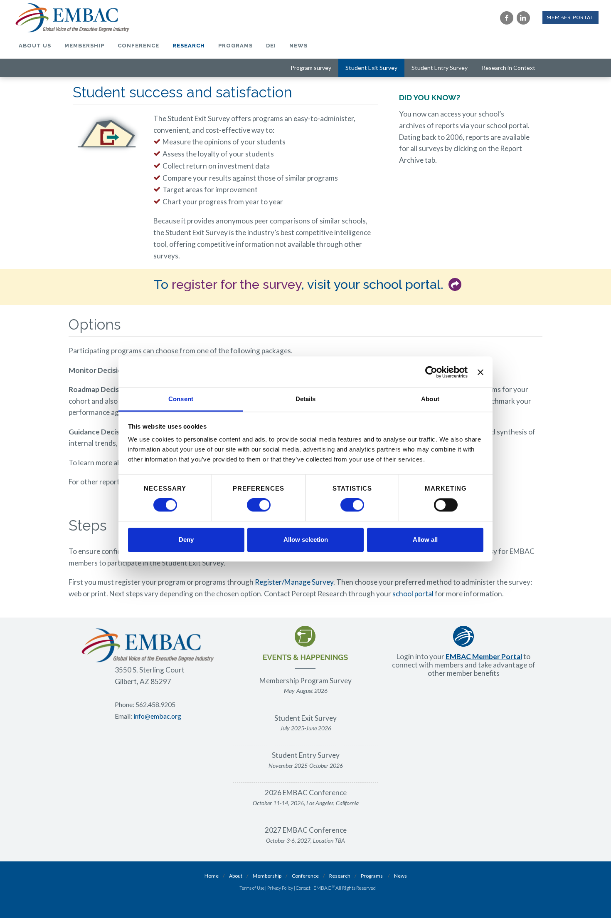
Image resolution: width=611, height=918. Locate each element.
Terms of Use (251, 888)
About (235, 876)
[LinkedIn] (523, 18)
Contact (303, 888)
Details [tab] (306, 398)
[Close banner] (480, 372)
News (400, 876)
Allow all (425, 539)
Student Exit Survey (371, 67)
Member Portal (570, 17)
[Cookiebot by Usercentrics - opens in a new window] (431, 372)
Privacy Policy (280, 888)
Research (339, 876)
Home (211, 876)
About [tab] (430, 398)
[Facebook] (506, 18)
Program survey (311, 67)
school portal (413, 593)
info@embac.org (157, 716)
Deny (186, 539)
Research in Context (508, 67)
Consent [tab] (180, 398)
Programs (372, 876)
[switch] (259, 505)
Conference (305, 876)
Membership (267, 876)
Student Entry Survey (439, 67)
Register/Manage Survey (294, 582)
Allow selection (305, 539)
